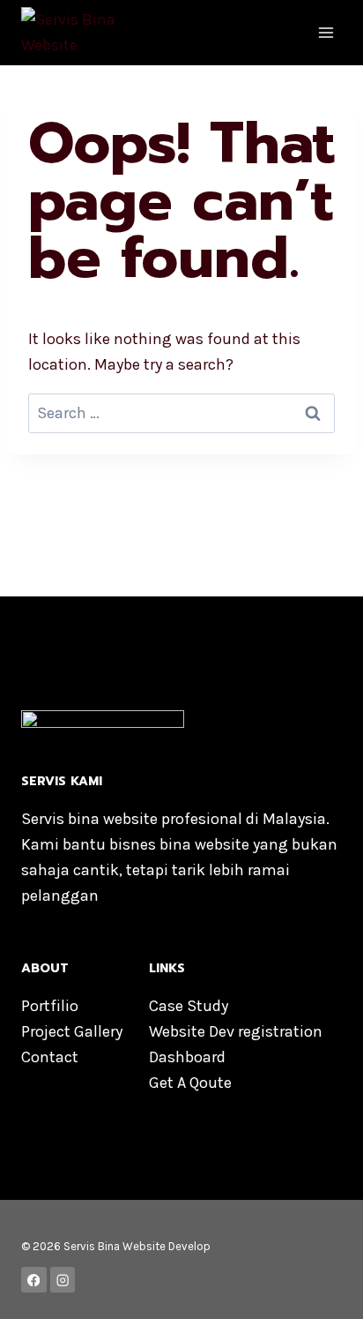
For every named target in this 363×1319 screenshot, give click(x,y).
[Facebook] (34, 1280)
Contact (49, 1057)
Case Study (188, 1005)
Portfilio (49, 1005)
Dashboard (187, 1057)
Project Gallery (71, 1031)
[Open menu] (325, 32)
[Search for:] (181, 413)
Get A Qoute (190, 1082)
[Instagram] (63, 1280)
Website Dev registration (235, 1031)
